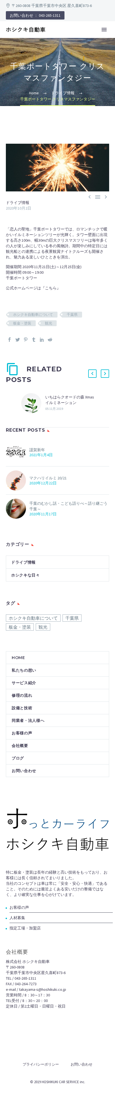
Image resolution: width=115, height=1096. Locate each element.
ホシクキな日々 (25, 575)
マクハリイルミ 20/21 (48, 477)
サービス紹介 (24, 682)
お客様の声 (22, 733)
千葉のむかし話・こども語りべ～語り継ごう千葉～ (68, 506)
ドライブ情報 (17, 202)
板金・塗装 (22, 323)
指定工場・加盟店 (25, 928)
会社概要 (20, 745)
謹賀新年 (37, 449)
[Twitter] (17, 339)
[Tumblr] (34, 339)
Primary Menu (104, 29)
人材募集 (17, 917)
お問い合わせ (24, 770)
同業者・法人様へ (28, 720)
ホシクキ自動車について (33, 314)
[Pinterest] (25, 339)
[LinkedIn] (42, 339)
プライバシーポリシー (41, 1064)
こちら (51, 287)
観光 (48, 323)
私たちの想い (24, 670)
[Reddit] (50, 339)
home (18, 657)
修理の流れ (22, 695)
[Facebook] (9, 339)
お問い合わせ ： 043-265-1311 (35, 15)
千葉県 (72, 314)
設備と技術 (22, 707)
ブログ (18, 758)
